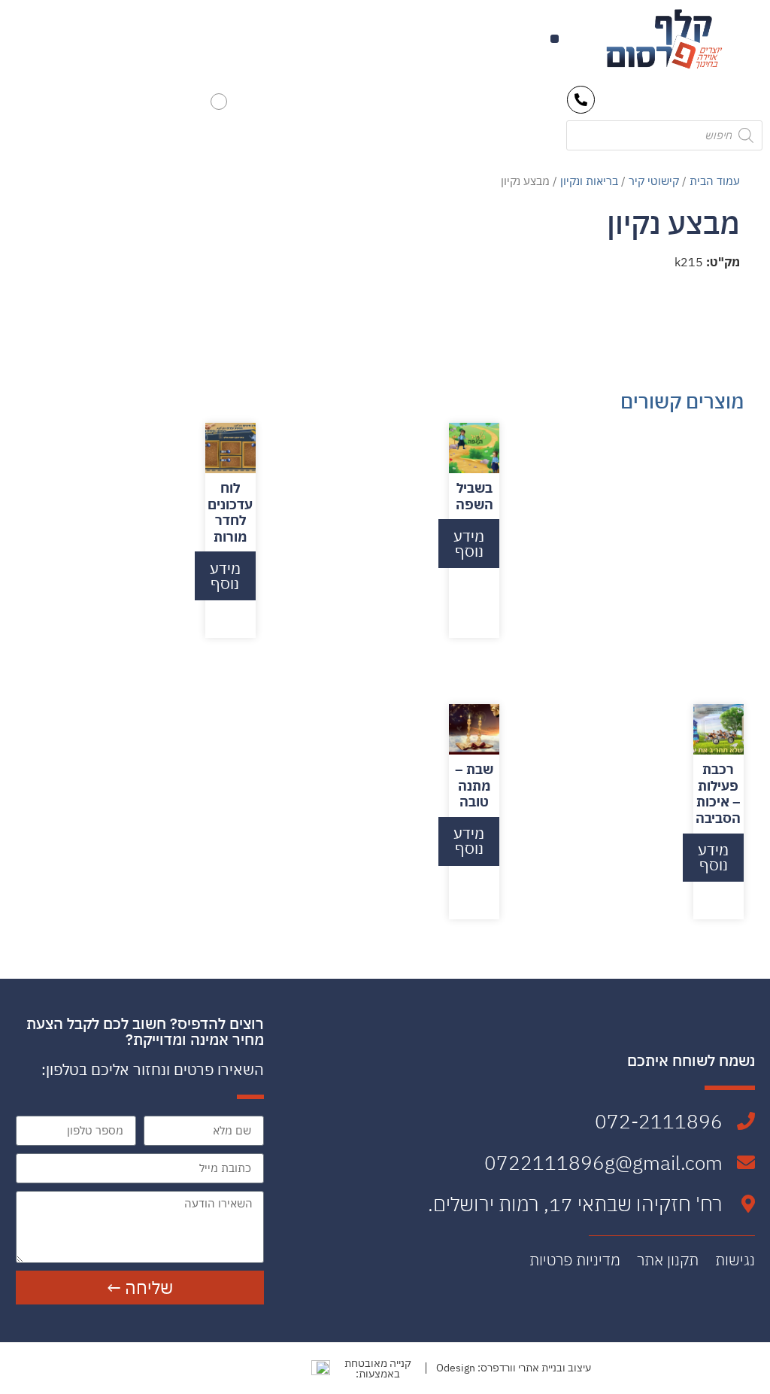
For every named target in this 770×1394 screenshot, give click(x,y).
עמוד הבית (715, 181)
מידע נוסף (468, 543)
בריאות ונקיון (589, 181)
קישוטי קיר (654, 181)
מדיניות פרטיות (574, 1260)
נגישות (735, 1260)
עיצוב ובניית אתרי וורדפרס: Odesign (513, 1367)
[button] (554, 39)
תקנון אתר (668, 1260)
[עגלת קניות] (219, 101)
